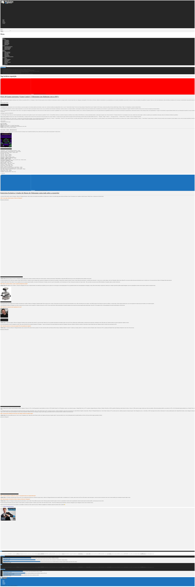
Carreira (5, 58)
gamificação (51, 553)
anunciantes (4, 567)
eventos (35, 553)
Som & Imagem (7, 55)
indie (54, 553)
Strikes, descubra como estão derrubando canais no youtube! (32, 571)
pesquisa (115, 553)
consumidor (10, 553)
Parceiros (3, 22)
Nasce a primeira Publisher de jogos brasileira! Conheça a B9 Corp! (36, 573)
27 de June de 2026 (3, 66)
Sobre (3, 20)
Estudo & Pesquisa (7, 62)
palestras (113, 567)
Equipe (3, 21)
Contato (3, 23)
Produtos (3, 64)
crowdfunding (14, 567)
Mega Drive (84, 567)
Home (3, 19)
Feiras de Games (7, 49)
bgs (6, 567)
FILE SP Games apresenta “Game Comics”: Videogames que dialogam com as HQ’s (29, 97)
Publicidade (6, 44)
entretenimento (30, 567)
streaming (135, 553)
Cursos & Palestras (7, 59)
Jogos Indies (6, 53)
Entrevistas (6, 61)
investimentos (56, 567)
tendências (143, 553)
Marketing (4, 39)
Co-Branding (6, 40)
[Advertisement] (30, 11)
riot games (129, 567)
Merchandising (6, 42)
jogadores (60, 553)
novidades (109, 553)
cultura (18, 553)
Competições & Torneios (8, 46)
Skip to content (2, 36)
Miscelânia (4, 51)
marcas (77, 553)
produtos (118, 553)
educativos (25, 553)
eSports (33, 553)
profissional (122, 567)
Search (1, 29)
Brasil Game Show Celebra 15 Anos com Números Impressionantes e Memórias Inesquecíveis (17, 73)
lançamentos (67, 553)
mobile (99, 553)
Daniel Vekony (44, 190)
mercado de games (93, 567)
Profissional (4, 57)
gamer (38, 553)
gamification (46, 553)
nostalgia (105, 567)
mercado (88, 553)
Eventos (3, 45)
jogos (63, 553)
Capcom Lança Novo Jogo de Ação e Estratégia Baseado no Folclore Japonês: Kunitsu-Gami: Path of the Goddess (58, 561)
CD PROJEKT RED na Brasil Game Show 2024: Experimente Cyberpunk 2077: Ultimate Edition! (18, 70)
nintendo (102, 553)
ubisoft (147, 567)
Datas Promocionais (7, 47)
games (42, 553)
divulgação (22, 553)
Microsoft (96, 567)
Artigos (3, 50)
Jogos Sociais (6, 54)
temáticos (138, 567)
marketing (80, 553)
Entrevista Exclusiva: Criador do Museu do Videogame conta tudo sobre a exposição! (29, 193)
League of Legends (73, 553)
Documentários (6, 60)
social (133, 567)
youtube (153, 567)
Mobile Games (6, 43)
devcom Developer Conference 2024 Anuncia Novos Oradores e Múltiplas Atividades (16, 69)
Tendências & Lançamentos (8, 56)
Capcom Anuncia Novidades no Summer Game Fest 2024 (11, 72)
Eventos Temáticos (7, 48)
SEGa (131, 567)
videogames (150, 553)
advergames (1, 567)
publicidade (126, 553)
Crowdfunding (6, 41)
